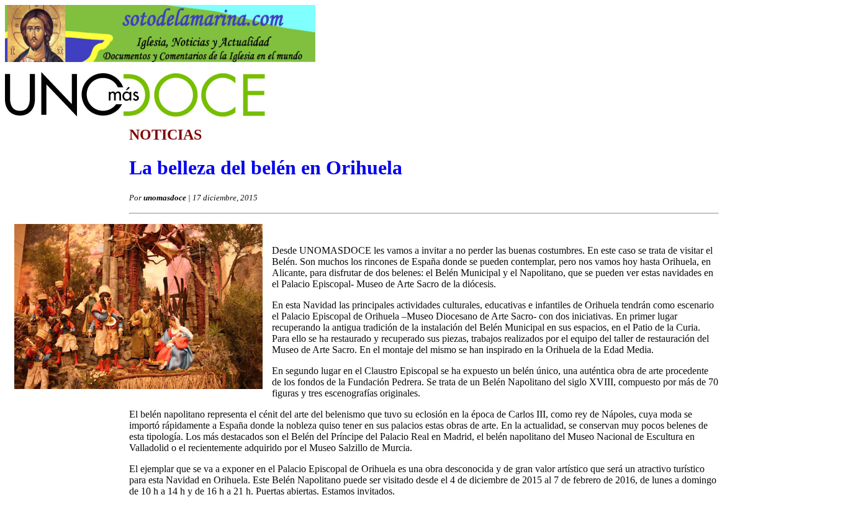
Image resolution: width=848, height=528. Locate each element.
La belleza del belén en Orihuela (265, 167)
